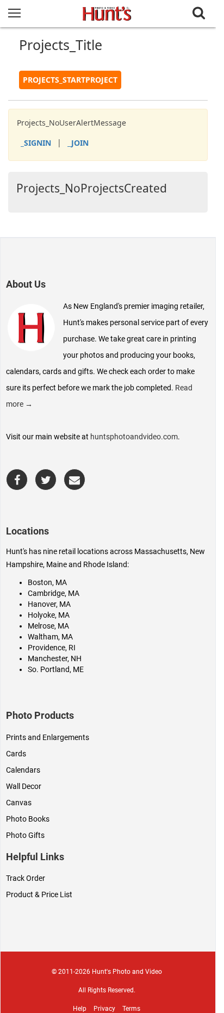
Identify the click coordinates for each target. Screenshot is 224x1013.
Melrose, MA (48, 626)
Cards (16, 753)
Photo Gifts (25, 835)
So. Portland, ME (56, 669)
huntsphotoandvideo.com (134, 436)
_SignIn (36, 143)
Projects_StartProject (70, 79)
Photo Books (27, 819)
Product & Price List (39, 894)
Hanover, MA (49, 604)
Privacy (104, 1008)
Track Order (25, 878)
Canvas (19, 802)
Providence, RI (52, 647)
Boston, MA (47, 582)
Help (79, 1008)
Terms (131, 1008)
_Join (78, 143)
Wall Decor (23, 786)
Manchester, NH (55, 658)
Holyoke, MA (49, 615)
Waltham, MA (50, 636)
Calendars (23, 770)
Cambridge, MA (53, 593)
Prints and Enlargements (47, 737)
